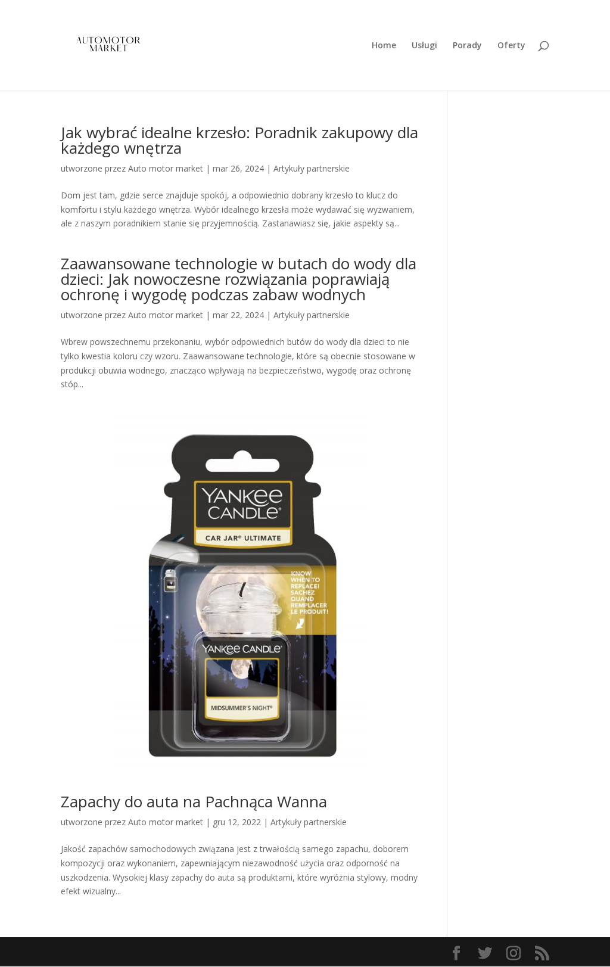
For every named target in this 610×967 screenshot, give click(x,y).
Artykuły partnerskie (311, 168)
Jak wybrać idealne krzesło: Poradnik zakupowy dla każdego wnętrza (239, 140)
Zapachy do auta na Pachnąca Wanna (194, 801)
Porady (467, 46)
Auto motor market (165, 168)
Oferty (511, 46)
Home (384, 46)
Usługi (424, 46)
